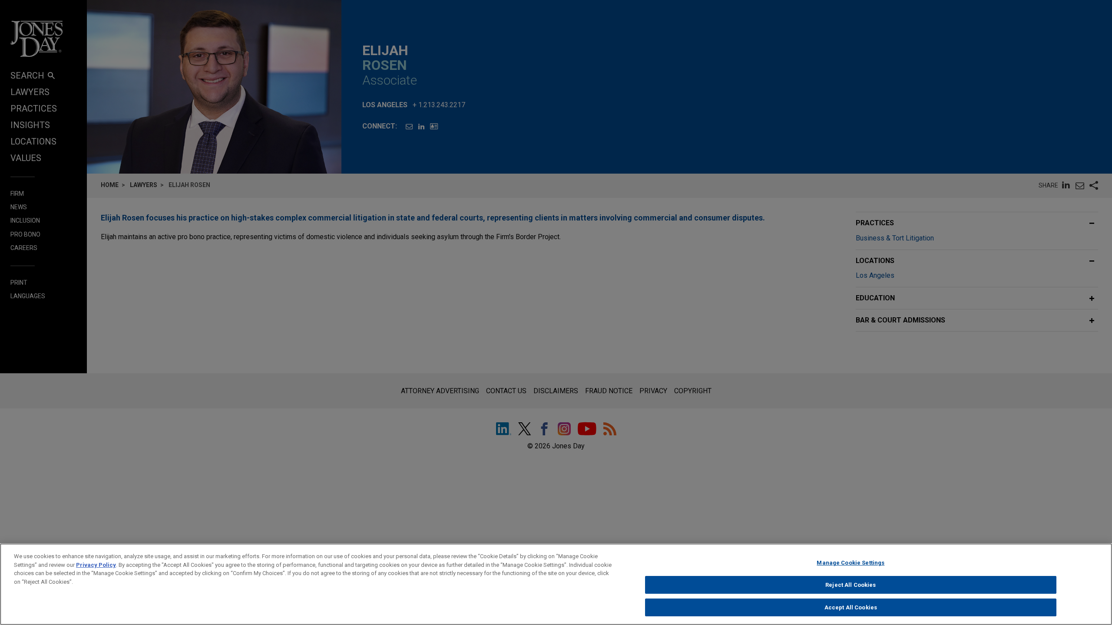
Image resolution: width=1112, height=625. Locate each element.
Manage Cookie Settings (850, 562)
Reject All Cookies (850, 585)
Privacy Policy (96, 565)
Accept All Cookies (850, 607)
